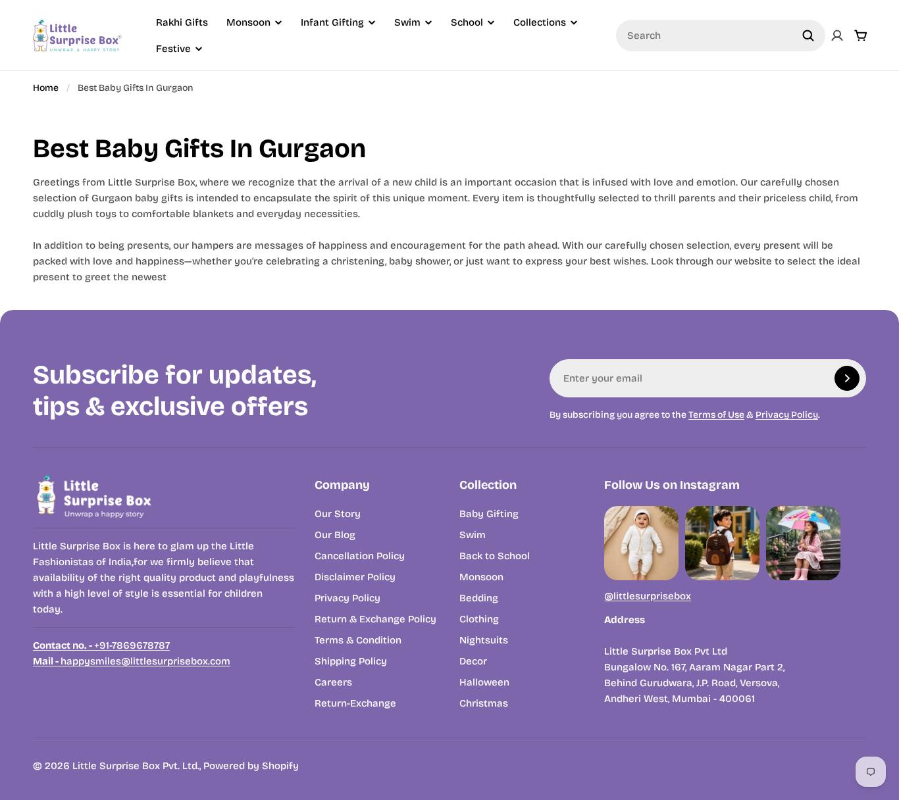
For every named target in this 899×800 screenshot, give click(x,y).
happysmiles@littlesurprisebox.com (131, 661)
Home (46, 87)
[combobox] (720, 35)
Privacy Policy (787, 414)
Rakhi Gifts (182, 22)
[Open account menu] (837, 35)
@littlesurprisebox (647, 596)
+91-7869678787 (101, 645)
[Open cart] (861, 35)
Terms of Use (716, 414)
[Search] (808, 35)
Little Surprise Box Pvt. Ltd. (135, 766)
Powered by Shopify (251, 766)
